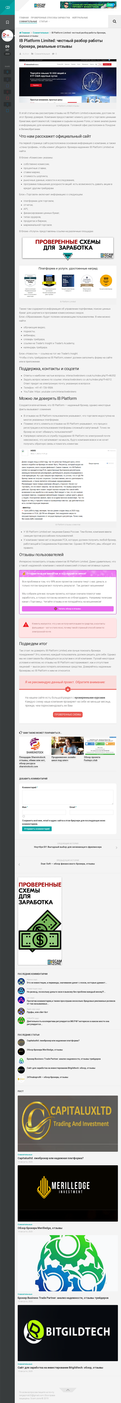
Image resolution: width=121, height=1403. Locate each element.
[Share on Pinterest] (7, 95)
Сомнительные (28, 21)
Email (73, 807)
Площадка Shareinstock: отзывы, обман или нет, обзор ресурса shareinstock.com (32, 762)
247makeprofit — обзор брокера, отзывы (47, 1077)
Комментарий (30, 787)
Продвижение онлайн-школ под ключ (63, 759)
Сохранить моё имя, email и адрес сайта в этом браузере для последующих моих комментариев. (63, 822)
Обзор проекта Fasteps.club (92, 759)
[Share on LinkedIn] (7, 107)
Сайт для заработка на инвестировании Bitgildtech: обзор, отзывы (61, 1068)
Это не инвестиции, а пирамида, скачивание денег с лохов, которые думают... (67, 983)
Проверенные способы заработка (50, 18)
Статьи (43, 21)
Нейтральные (80, 18)
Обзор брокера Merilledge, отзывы (45, 1050)
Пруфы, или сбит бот (37, 1012)
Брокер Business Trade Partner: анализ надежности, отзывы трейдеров (64, 1059)
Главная (24, 18)
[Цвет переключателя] (7, 7)
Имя (25, 807)
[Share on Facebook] (7, 82)
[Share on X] (7, 73)
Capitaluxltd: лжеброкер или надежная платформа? (53, 1040)
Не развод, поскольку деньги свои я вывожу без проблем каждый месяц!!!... (66, 992)
